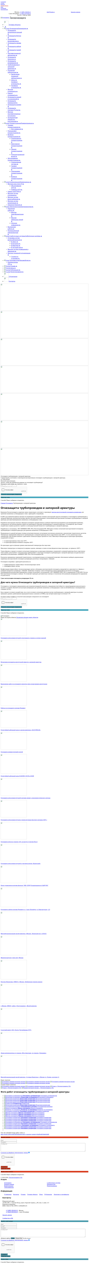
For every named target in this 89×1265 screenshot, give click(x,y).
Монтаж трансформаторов (17, 213)
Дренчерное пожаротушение (16, 145)
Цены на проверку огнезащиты (15, 82)
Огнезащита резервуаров (12, 62)
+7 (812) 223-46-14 (25, 13)
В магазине (15, 244)
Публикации (3, 8)
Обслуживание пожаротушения (13, 159)
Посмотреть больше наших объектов (27, 617)
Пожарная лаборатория (12, 71)
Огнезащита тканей (14, 50)
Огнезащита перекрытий (12, 102)
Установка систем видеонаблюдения (14, 239)
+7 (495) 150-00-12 (25, 12)
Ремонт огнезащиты (12, 94)
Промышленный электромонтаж (13, 232)
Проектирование (4, 9)
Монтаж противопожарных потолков (14, 114)
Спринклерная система (16, 163)
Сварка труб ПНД (14, 191)
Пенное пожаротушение (16, 150)
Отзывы (2, 3)
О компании (3, 1)
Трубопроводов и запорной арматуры (14, 66)
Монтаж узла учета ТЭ (15, 184)
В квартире (15, 245)
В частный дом (16, 247)
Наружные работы (11, 209)
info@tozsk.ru (51, 12)
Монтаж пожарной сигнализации (19, 253)
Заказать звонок (75, 12)
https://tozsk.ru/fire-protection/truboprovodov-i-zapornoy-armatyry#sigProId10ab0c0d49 (25, 1134)
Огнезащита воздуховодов (12, 40)
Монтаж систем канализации (13, 202)
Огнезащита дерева (14, 43)
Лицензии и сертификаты (61, 1194)
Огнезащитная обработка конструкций (13, 119)
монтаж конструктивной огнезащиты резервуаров (66, 512)
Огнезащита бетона (14, 36)
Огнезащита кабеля (14, 46)
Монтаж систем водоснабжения (13, 198)
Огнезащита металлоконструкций (15, 31)
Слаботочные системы (24, 236)
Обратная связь (5, 1168)
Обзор (13, 1238)
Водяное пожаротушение (13, 136)
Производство (19, 260)
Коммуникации (19, 182)
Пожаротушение (20, 123)
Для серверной (16, 129)
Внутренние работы (12, 228)
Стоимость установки (14, 257)
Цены (2, 7)
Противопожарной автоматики (14, 54)
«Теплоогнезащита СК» (15, 1177)
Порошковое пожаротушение (13, 132)
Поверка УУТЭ (16, 190)
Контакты (3, 4)
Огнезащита (17, 28)
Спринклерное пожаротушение (16, 139)
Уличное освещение (15, 224)
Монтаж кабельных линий (17, 219)
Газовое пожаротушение (13, 126)
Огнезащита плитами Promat (13, 109)
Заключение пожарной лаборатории (16, 76)
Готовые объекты (4, 5)
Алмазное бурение (14, 205)
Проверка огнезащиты (15, 86)
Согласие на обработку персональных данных (14, 1152)
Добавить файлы (6, 1238)
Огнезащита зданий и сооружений (14, 98)
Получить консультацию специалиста (11, 494)
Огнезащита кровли (14, 105)
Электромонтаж (20, 207)
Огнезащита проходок (12, 58)
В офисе (14, 242)
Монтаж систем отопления (13, 194)
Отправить (4, 1166)
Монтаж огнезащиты (12, 90)
